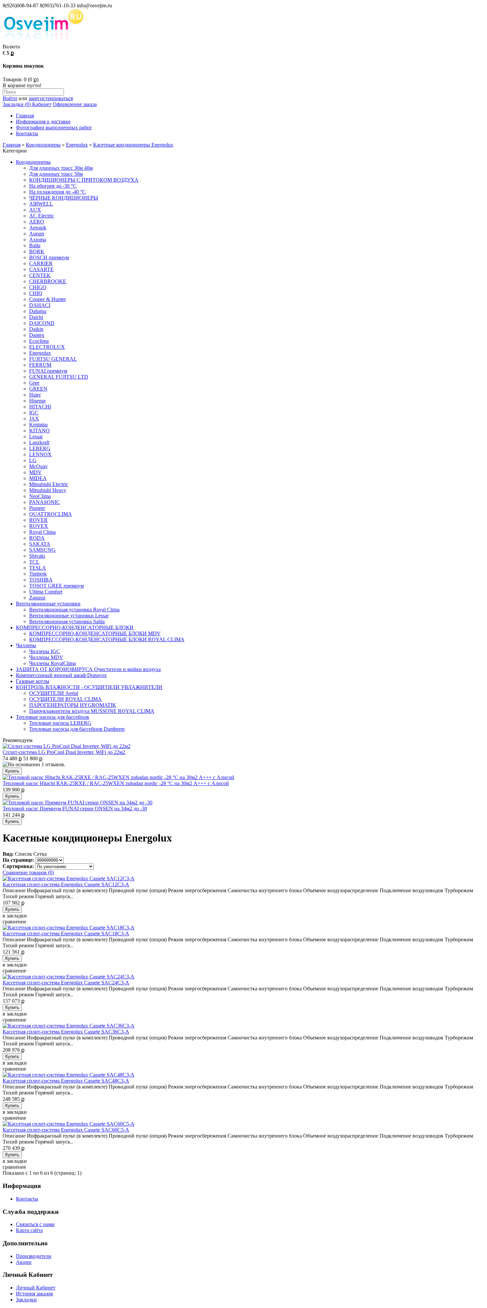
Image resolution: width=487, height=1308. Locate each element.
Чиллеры (26, 645)
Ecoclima (39, 341)
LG (32, 460)
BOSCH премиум (49, 257)
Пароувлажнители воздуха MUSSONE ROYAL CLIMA (91, 711)
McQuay (38, 466)
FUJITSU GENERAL (53, 359)
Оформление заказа (75, 104)
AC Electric (41, 215)
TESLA (37, 568)
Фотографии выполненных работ (54, 127)
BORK (36, 251)
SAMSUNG (42, 550)
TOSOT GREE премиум (56, 586)
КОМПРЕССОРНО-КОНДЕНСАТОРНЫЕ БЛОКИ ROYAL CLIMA (107, 639)
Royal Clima (42, 532)
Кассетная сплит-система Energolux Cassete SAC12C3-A (66, 884)
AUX (35, 210)
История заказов (34, 1293)
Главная (25, 115)
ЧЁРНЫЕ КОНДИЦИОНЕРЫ (63, 198)
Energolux (77, 145)
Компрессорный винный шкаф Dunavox (61, 675)
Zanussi (37, 597)
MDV (35, 472)
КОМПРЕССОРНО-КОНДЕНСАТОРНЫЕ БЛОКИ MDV (95, 633)
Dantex (36, 335)
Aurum (36, 233)
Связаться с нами (35, 1224)
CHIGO (37, 287)
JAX (34, 418)
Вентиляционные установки (48, 603)
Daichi (36, 317)
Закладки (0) (17, 104)
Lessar (36, 436)
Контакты (27, 133)
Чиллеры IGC (44, 651)
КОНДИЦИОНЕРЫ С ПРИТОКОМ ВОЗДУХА (83, 180)
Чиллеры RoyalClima (52, 663)
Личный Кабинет (35, 1287)
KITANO (39, 430)
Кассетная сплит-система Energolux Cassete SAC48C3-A (66, 1081)
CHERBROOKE (47, 281)
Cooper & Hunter (47, 299)
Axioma (37, 239)
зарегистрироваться (50, 98)
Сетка (40, 854)
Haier (35, 395)
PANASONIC (44, 502)
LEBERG (39, 448)
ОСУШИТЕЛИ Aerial (53, 693)
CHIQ (35, 293)
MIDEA (38, 478)
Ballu (34, 245)
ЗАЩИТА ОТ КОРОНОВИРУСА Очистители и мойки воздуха (88, 669)
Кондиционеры (43, 145)
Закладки (26, 1299)
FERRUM (40, 365)
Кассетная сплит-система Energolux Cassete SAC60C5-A (66, 1130)
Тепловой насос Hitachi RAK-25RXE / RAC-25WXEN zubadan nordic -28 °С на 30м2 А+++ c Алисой (116, 783)
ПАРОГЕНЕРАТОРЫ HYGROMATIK (72, 705)
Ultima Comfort (45, 591)
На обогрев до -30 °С (53, 186)
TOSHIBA (41, 580)
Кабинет (41, 104)
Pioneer (37, 508)
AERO (36, 221)
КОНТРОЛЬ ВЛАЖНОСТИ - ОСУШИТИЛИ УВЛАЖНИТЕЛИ (89, 687)
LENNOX (40, 454)
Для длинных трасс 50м (56, 174)
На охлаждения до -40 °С (57, 192)
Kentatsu (38, 424)
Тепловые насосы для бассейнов (52, 717)
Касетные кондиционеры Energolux (133, 145)
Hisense (37, 401)
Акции (23, 1262)
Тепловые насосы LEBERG (60, 723)
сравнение (14, 921)
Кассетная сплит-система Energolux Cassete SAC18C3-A (66, 933)
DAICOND (41, 323)
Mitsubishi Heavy (47, 490)
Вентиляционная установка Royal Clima (74, 609)
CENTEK (40, 275)
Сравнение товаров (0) (28, 872)
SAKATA (39, 544)
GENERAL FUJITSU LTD (58, 377)
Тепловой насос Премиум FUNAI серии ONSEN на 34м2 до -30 (75, 808)
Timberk (38, 574)
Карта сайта (29, 1230)
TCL (34, 562)
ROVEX (38, 526)
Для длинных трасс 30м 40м (61, 168)
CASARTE (41, 269)
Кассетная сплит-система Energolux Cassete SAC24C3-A (66, 982)
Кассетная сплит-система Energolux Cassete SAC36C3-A (66, 1031)
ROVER (38, 520)
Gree (34, 383)
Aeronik (37, 227)
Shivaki (37, 556)
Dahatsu (37, 311)
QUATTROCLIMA (50, 514)
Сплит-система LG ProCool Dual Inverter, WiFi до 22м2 (64, 752)
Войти (10, 98)
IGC (33, 412)
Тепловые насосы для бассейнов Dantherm (77, 729)
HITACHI (40, 406)
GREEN (38, 389)
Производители (33, 1256)
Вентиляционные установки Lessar (69, 615)
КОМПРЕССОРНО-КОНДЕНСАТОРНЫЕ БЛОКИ (75, 627)
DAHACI (39, 305)
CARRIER (41, 263)
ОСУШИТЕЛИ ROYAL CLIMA (65, 699)
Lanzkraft (39, 442)
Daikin (36, 329)
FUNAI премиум (48, 371)
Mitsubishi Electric (48, 484)
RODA (37, 538)
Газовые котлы (32, 681)
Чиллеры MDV (46, 657)
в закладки (15, 915)
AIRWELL (41, 204)
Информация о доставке (43, 121)
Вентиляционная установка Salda (67, 621)
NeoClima (40, 496)
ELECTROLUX (47, 347)
